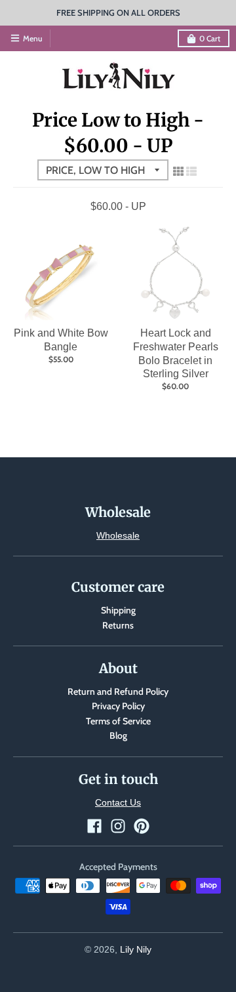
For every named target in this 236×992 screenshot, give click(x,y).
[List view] (191, 171)
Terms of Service (118, 721)
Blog (118, 735)
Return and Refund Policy (118, 691)
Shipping (118, 610)
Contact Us (118, 802)
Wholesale (118, 535)
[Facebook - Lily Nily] (94, 826)
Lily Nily (135, 949)
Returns (118, 625)
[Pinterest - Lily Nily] (141, 826)
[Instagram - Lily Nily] (118, 826)
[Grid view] (178, 171)
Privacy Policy (118, 706)
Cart (209, 38)
